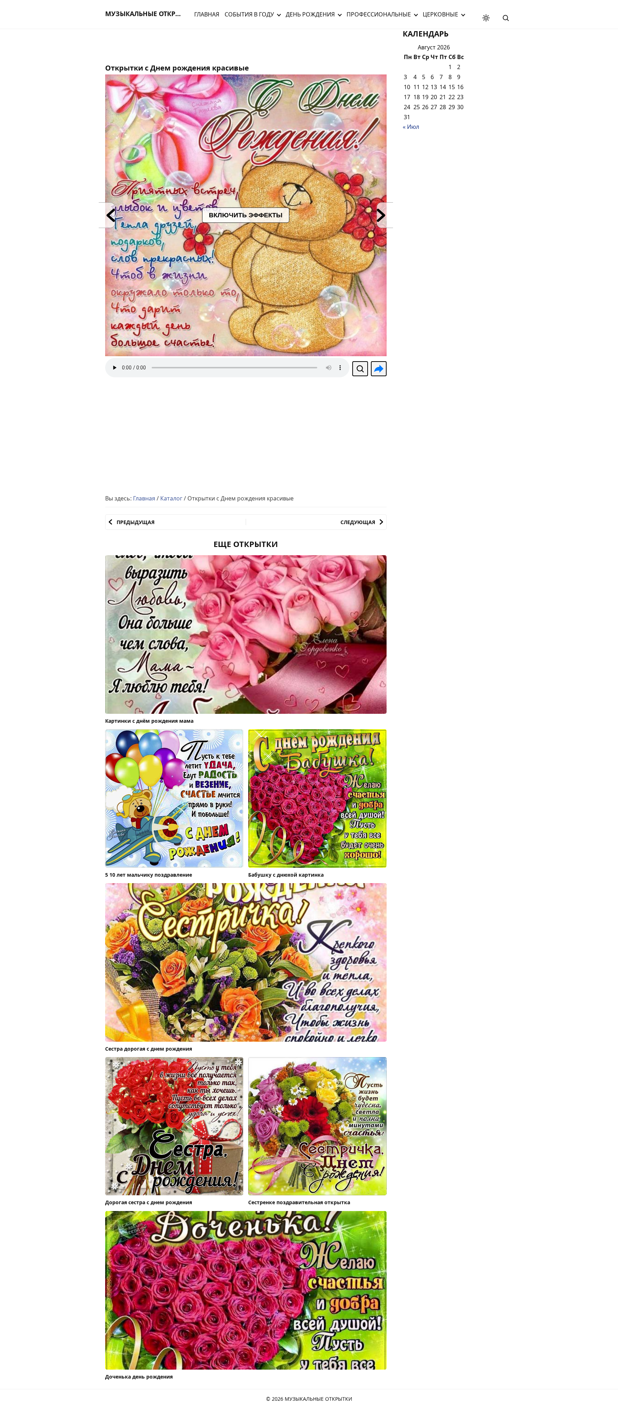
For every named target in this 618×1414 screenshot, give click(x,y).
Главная (144, 498)
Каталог (171, 498)
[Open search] (506, 18)
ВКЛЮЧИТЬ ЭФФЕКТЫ (246, 215)
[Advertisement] (162, 45)
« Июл (411, 127)
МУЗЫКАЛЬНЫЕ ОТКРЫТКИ (149, 13)
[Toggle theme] (486, 18)
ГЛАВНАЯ (206, 14)
